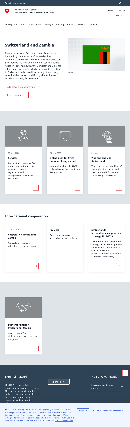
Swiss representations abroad (102, 386)
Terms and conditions (64, 420)
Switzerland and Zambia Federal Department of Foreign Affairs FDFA (35, 11)
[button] (15, 24)
